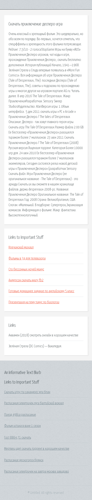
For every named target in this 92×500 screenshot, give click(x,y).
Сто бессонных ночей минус (26, 269)
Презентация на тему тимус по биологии (34, 302)
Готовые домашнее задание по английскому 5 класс (41, 291)
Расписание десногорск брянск (23, 460)
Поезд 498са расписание (20, 414)
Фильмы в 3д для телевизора (27, 258)
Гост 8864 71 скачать (17, 437)
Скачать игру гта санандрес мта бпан (27, 392)
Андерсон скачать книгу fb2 (26, 280)
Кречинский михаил (21, 247)
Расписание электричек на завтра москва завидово (36, 471)
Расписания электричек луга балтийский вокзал (34, 403)
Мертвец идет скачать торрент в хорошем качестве (36, 448)
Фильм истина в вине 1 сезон (22, 426)
